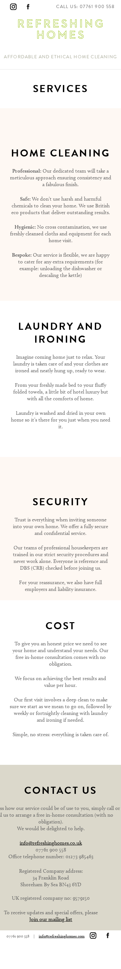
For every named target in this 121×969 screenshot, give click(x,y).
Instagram (13, 7)
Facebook (28, 7)
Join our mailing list (50, 919)
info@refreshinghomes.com (62, 936)
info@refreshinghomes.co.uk (51, 843)
